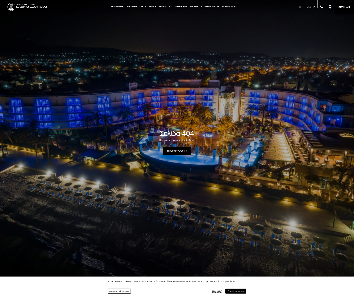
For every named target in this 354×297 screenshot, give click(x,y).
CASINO (311, 6)
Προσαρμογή (216, 291)
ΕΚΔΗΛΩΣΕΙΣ (165, 6)
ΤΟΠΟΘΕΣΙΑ (196, 6)
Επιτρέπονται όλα (236, 291)
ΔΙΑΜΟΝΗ (132, 6)
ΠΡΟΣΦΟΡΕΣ (181, 6)
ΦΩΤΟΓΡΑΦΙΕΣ (212, 6)
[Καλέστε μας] (321, 6)
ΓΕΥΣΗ (143, 6)
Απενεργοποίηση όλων (119, 291)
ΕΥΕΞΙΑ (152, 6)
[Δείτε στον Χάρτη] (330, 6)
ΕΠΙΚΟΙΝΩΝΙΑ (228, 6)
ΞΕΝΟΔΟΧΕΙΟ (117, 6)
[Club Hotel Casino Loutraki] (27, 6)
